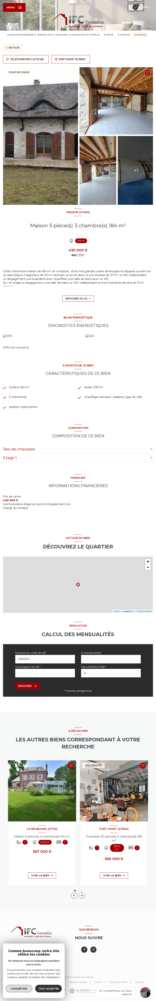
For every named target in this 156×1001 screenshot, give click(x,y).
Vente (110, 35)
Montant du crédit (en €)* (30, 652)
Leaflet (116, 611)
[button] (82, 895)
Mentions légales (78, 982)
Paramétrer (19, 988)
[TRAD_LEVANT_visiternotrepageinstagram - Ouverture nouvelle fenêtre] (93, 950)
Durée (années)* (91, 652)
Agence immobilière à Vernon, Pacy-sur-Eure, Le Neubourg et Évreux (53, 34)
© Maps (127, 611)
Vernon (125, 35)
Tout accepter (48, 988)
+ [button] (148, 561)
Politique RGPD (118, 982)
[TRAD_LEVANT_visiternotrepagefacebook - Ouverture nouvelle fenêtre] (84, 950)
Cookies (139, 982)
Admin (98, 982)
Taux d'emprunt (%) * (93, 666)
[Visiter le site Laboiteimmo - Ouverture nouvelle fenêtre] (84, 991)
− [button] (148, 567)
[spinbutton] (111, 673)
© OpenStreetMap (143, 611)
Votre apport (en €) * (28, 666)
